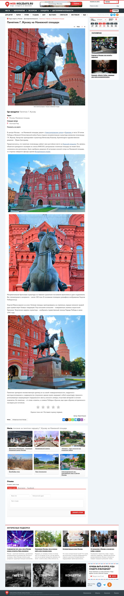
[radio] (37, 407)
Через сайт (12, 488)
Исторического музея (42, 152)
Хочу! (114, 576)
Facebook (30, 488)
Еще (84, 15)
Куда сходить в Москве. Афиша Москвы (20, 592)
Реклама (116, 593)
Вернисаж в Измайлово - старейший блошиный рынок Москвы (20, 449)
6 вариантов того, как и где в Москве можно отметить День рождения (19, 550)
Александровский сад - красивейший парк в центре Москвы (71, 473)
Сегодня (99, 19)
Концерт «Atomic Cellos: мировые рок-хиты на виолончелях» (103, 76)
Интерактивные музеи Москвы (73, 549)
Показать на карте (14, 127)
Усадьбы (35, 15)
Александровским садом (54, 132)
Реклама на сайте (95, 1)
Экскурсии (32, 11)
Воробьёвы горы (14, 472)
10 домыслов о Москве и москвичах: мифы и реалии (102, 550)
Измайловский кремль (42, 448)
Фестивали (75, 15)
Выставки (52, 15)
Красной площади (69, 144)
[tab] (12, 488)
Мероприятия (19, 11)
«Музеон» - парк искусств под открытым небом (71, 449)
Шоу (43, 15)
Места (7, 11)
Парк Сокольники (41, 472)
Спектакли (64, 15)
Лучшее (115, 11)
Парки (18, 15)
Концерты (45, 11)
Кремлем (68, 132)
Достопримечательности (62, 11)
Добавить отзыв (78, 512)
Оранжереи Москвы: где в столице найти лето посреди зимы (46, 550)
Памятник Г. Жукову (28, 112)
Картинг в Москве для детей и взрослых (102, 56)
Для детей (9, 15)
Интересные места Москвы (19, 419)
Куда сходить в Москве (21, 6)
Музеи (26, 15)
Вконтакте (21, 488)
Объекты (97, 593)
